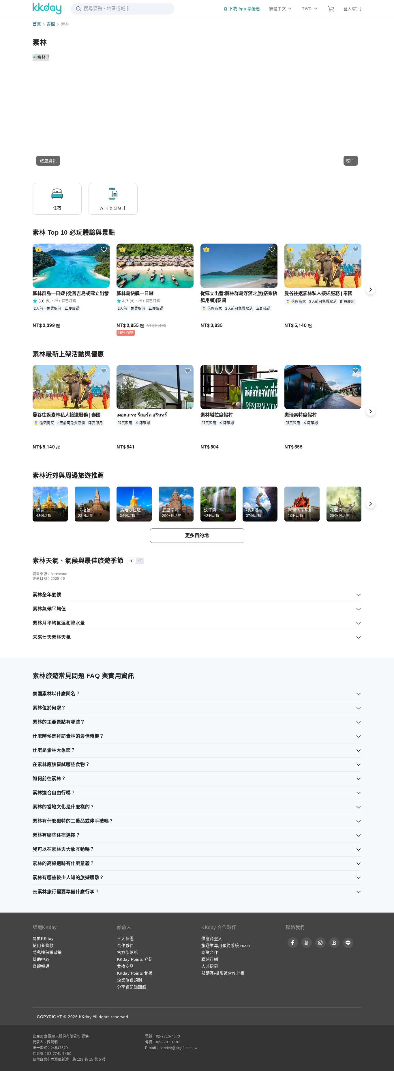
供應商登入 (211, 938)
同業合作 (209, 952)
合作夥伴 (125, 945)
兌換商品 (125, 966)
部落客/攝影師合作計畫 (223, 973)
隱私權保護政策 (47, 952)
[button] (48, 161)
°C (132, 561)
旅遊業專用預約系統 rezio (225, 945)
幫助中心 (41, 959)
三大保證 (125, 938)
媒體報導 (41, 966)
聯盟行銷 (209, 959)
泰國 (51, 24)
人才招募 (209, 966)
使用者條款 (43, 945)
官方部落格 (127, 952)
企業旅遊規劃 (129, 980)
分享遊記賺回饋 (132, 987)
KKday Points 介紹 (135, 959)
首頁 (37, 24)
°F (140, 561)
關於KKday (43, 938)
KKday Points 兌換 (135, 973)
